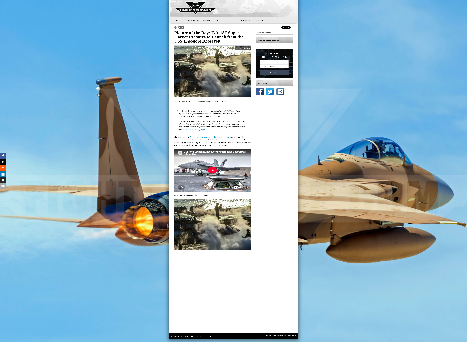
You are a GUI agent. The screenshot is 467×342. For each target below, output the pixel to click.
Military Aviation (214, 101)
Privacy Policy (271, 336)
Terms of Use (281, 336)
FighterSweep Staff (184, 101)
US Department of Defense (196, 129)
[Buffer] (3, 180)
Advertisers (292, 336)
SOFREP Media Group (191, 336)
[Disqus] (212, 294)
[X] (3, 162)
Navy (224, 101)
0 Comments (200, 101)
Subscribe (274, 72)
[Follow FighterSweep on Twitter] (270, 92)
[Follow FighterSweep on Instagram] (280, 92)
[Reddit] (3, 168)
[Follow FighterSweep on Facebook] (260, 92)
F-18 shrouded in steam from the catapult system (209, 137)
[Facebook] (3, 156)
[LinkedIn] (3, 174)
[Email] (3, 186)
